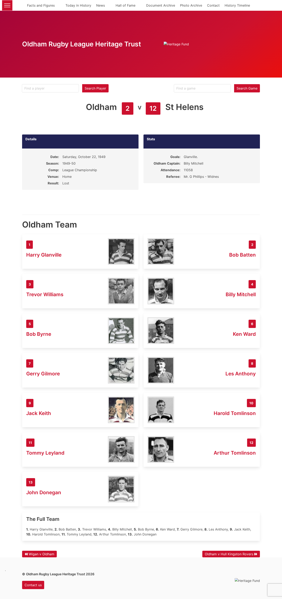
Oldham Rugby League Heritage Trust (81, 44)
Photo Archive (191, 5)
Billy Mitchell (241, 294)
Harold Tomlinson (235, 413)
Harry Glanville (44, 255)
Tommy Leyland (45, 453)
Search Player (95, 88)
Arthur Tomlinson (235, 453)
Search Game (247, 88)
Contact (213, 5)
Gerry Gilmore (43, 374)
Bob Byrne (38, 334)
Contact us (33, 585)
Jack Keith (38, 413)
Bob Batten (242, 255)
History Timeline (237, 5)
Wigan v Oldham (41, 554)
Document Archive (160, 5)
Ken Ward (244, 334)
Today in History (78, 5)
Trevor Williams (44, 294)
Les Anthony (240, 374)
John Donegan (43, 492)
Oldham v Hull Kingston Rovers (229, 554)
